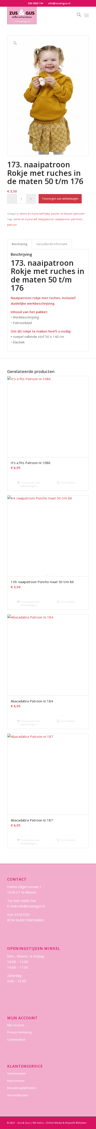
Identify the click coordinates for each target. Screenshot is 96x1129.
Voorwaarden (16, 1073)
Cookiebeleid (16, 1040)
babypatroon (46, 219)
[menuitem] (35, 3)
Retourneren (16, 1081)
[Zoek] (76, 15)
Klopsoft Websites (75, 1122)
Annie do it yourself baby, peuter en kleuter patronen (52, 213)
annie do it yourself (25, 219)
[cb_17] (39, 15)
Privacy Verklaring (19, 1032)
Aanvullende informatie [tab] (51, 244)
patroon (12, 224)
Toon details (67, 482)
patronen (76, 219)
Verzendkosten (17, 1095)
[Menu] (86, 15)
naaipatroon (62, 219)
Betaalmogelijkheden (21, 1088)
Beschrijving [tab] (19, 244)
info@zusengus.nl (59, 3)
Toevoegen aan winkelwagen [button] (30, 484)
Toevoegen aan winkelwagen (60, 199)
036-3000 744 (35, 3)
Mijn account (15, 1025)
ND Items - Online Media (47, 1122)
